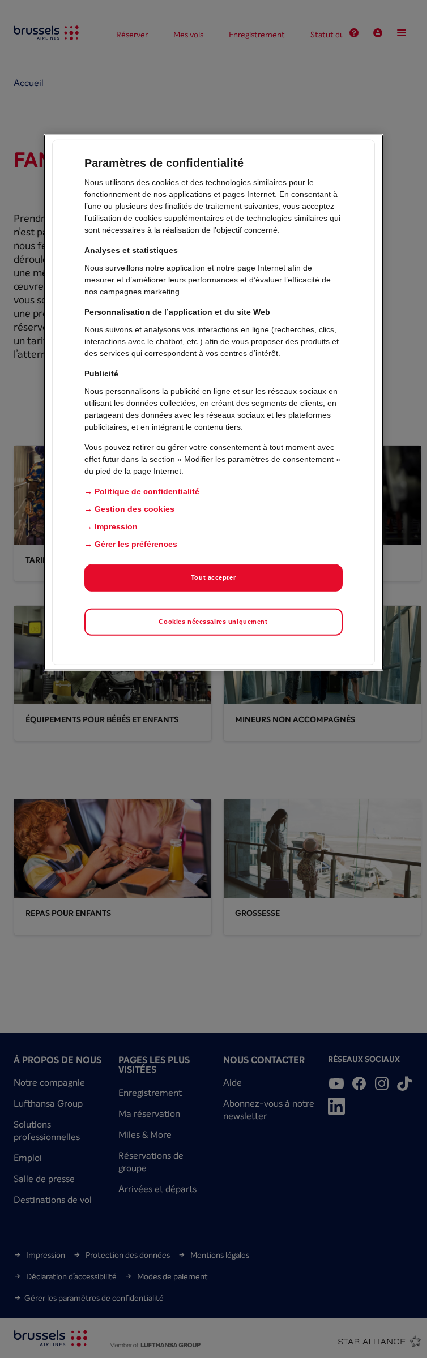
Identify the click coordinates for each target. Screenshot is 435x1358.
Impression (116, 526)
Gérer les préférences (136, 544)
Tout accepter (213, 577)
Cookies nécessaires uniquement (213, 621)
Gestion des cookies (134, 508)
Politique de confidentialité (147, 491)
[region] (213, 402)
